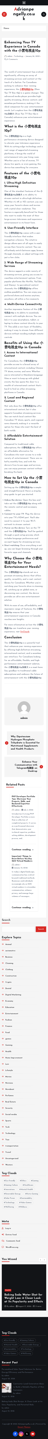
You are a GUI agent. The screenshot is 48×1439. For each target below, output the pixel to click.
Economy (9, 1001)
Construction (11, 976)
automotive (10, 951)
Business (8, 957)
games (8, 1039)
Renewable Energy (12, 1194)
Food (7, 1033)
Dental (8, 988)
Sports (8, 1121)
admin (9, 56)
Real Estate (10, 1102)
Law (7, 1064)
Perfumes (9, 1096)
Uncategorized (11, 1159)
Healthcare (28, 1185)
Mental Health (27, 1189)
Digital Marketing (13, 995)
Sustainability (26, 1198)
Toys (7, 1140)
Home (6, 28)
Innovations (10, 1189)
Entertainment (11, 1014)
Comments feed (13, 1241)
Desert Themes (24, 1427)
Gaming (8, 1045)
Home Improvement (13, 1058)
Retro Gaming (32, 1194)
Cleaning (9, 963)
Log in (8, 1228)
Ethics (23, 1181)
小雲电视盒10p (27, 89)
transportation (11, 1146)
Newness (9, 1083)
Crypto (8, 982)
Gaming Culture (11, 1185)
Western (9, 1165)
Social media (11, 1114)
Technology (18, 56)
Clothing (9, 970)
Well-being (9, 1207)
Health (8, 1052)
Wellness (23, 1207)
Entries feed (11, 1235)
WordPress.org (12, 1247)
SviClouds (24, 632)
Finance (8, 1026)
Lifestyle (9, 1070)
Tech (7, 1127)
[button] (40, 1260)
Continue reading (21, 850)
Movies (8, 1077)
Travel (8, 1152)
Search (6, 920)
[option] (24, 1287)
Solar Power (10, 1198)
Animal (8, 944)
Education (9, 1007)
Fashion (8, 1020)
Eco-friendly (10, 1181)
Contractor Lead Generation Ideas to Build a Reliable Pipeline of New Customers (28, 1387)
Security (8, 1108)
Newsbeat (9, 1089)
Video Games (26, 1203)
